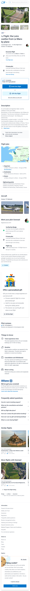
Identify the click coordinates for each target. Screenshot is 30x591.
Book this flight (16, 86)
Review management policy (8, 520)
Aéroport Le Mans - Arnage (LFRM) (18, 168)
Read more (6, 128)
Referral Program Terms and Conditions (11, 527)
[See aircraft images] (12, 207)
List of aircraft (4, 556)
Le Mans (9, 494)
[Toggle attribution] (27, 161)
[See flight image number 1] (5, 27)
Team (2, 544)
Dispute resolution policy (7, 525)
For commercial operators (7, 532)
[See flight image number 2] (15, 27)
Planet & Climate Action (7, 508)
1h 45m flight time (17, 44)
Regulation (4, 515)
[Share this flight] (26, 9)
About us (3, 539)
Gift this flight (16, 93)
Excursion (15, 494)
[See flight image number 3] (24, 27)
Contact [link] (6, 265)
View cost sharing (10, 74)
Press (2, 549)
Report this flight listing (10, 489)
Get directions (7, 169)
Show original (8, 136)
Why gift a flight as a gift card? (15, 97)
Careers (3, 546)
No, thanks (23, 559)
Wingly (2, 494)
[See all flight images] (15, 15)
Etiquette (3, 529)
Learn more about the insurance (9, 391)
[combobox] (18, 2)
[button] (15, 153)
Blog (2, 542)
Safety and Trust (5, 510)
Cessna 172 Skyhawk (6, 46)
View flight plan (9, 60)
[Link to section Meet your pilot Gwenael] (27, 46)
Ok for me (15, 586)
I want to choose (15, 581)
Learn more (16, 365)
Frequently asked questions (8, 518)
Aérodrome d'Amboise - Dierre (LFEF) (16, 173)
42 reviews (8, 80)
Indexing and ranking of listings (9, 522)
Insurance (3, 513)
